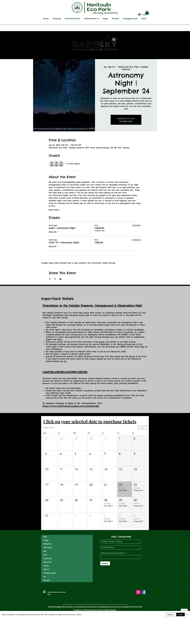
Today (142, 427)
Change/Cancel (47, 558)
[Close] (187, 614)
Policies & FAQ (47, 562)
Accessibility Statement (49, 573)
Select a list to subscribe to (112, 553)
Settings (170, 614)
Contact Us (46, 569)
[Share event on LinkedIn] (60, 279)
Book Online (46, 580)
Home (45, 537)
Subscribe (46, 566)
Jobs (44, 577)
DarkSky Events (47, 544)
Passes (45, 555)
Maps (44, 551)
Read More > (54, 210)
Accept (180, 614)
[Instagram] (138, 592)
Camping (45, 540)
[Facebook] (144, 592)
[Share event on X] (55, 279)
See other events (125, 121)
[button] (147, 12)
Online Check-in (47, 548)
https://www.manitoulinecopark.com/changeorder (70, 406)
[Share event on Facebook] (50, 279)
